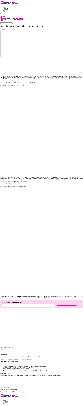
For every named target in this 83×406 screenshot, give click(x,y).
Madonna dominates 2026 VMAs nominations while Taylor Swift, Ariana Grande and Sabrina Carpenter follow (24, 366)
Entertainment (5, 9)
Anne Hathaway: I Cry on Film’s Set (14, 184)
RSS (4, 384)
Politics (4, 7)
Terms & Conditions (7, 383)
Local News (5, 8)
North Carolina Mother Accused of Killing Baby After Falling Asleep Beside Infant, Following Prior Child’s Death (25, 370)
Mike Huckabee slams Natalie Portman (9, 361)
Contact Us (5, 381)
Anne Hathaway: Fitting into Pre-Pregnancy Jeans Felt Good (20, 82)
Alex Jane (3, 29)
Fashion (4, 11)
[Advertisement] (36, 66)
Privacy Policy (6, 382)
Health (4, 10)
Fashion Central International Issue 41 (7, 347)
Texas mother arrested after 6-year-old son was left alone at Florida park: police (18, 367)
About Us (5, 380)
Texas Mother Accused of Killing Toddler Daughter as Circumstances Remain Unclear (19, 369)
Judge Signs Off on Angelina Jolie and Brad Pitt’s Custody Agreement (16, 359)
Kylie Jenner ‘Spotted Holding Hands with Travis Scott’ (10, 351)
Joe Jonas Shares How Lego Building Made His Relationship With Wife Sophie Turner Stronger (21, 356)
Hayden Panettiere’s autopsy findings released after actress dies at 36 (16, 368)
